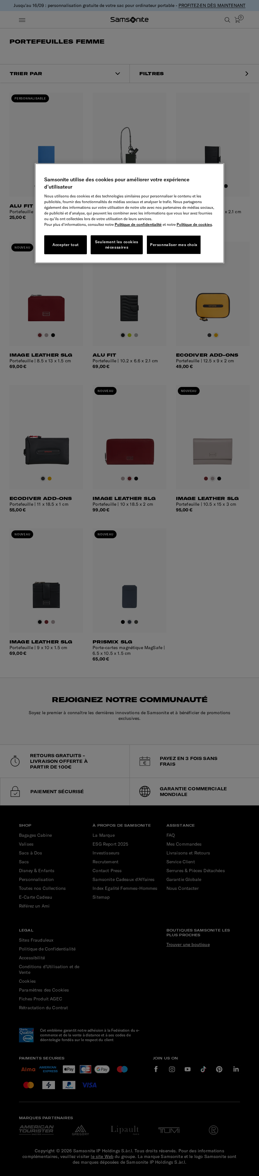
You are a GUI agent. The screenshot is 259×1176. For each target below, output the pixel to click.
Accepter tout (65, 244)
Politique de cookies (194, 224)
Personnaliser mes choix (173, 244)
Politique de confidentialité (138, 224)
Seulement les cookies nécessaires (116, 244)
